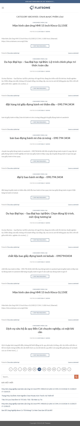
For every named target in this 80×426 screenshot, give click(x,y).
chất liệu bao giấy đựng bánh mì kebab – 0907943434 (40, 255)
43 (54, 369)
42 (49, 369)
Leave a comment (73, 53)
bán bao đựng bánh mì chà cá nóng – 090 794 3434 (40, 138)
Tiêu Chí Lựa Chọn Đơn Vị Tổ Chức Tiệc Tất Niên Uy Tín (22, 400)
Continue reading (40, 46)
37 (25, 369)
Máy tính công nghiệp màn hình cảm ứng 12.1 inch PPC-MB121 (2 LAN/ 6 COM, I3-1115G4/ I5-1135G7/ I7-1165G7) (39, 390)
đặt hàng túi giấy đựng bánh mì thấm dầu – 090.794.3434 (40, 104)
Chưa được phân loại (40, 22)
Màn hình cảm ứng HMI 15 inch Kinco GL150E (40, 25)
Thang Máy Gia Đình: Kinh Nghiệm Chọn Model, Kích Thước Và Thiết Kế (28, 396)
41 (44, 369)
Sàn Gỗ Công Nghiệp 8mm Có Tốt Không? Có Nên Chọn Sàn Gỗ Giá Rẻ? (27, 410)
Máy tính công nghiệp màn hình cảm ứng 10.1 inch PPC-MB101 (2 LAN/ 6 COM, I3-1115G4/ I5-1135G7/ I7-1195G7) (39, 405)
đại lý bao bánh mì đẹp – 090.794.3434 (40, 177)
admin (48, 31)
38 (30, 369)
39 (34, 369)
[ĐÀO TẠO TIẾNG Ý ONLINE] (40, 8)
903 (64, 369)
